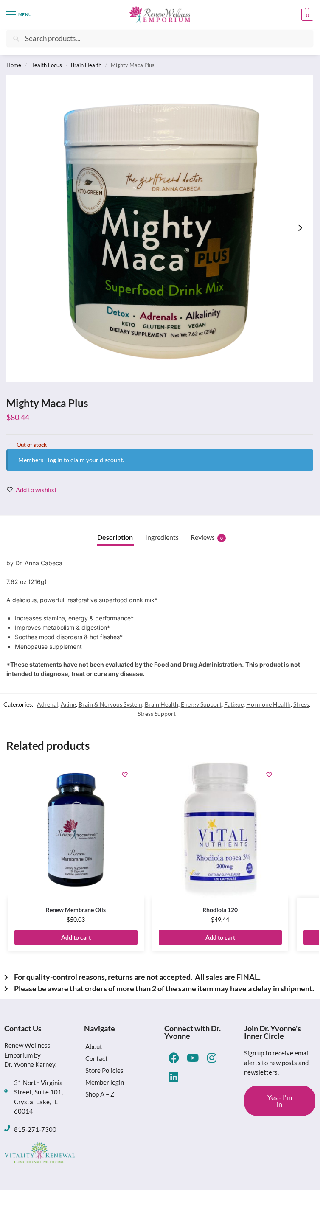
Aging (68, 704)
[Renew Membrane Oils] (76, 830)
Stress (301, 704)
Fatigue (234, 704)
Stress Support (157, 713)
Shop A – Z (99, 1094)
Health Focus (46, 65)
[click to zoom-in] (159, 228)
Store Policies (104, 1070)
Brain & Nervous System (110, 704)
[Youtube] (192, 1057)
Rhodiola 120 (220, 909)
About (93, 1046)
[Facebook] (173, 1057)
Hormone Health (268, 704)
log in (55, 459)
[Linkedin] (173, 1076)
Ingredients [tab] (162, 537)
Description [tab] (115, 537)
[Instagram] (212, 1057)
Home (13, 65)
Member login (104, 1082)
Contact (96, 1058)
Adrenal (47, 704)
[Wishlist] (124, 774)
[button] (306, 15)
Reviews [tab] (207, 537)
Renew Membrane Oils (76, 909)
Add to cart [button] (76, 937)
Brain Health (86, 65)
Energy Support (201, 704)
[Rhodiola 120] (220, 830)
